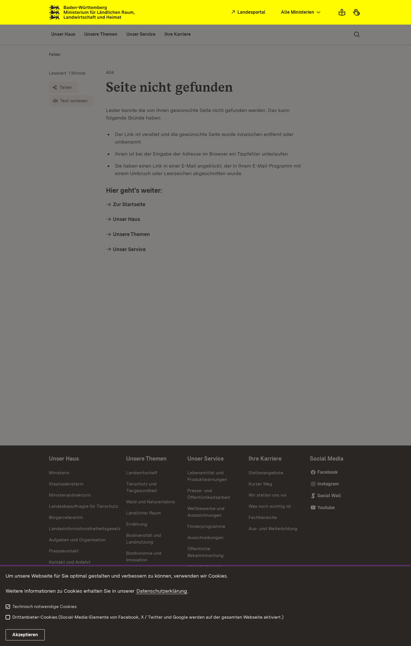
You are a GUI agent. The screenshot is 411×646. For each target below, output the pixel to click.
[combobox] (301, 12)
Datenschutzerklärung (161, 591)
